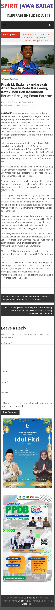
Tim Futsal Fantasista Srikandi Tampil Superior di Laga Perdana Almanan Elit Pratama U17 (26, 298)
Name (4, 371)
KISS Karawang (10, 105)
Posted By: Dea (9, 102)
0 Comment (26, 102)
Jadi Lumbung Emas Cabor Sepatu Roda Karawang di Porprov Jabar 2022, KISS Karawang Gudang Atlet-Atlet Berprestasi (28, 310)
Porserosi (19, 105)
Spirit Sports (7, 70)
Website (4, 392)
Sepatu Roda (29, 105)
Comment (6, 343)
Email (4, 382)
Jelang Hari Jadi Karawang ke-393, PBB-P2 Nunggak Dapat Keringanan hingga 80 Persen (35, 37)
